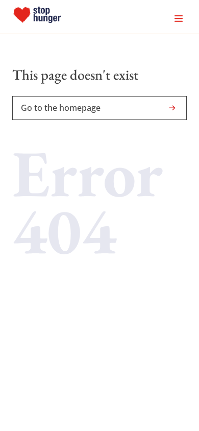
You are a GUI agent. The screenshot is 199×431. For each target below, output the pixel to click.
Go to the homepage (61, 107)
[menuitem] (37, 17)
